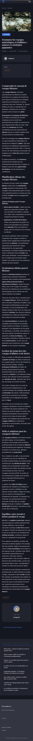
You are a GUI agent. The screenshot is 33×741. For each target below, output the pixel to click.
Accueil (4, 8)
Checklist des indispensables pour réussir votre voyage (16, 683)
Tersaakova (6, 706)
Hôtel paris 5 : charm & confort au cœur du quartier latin (16, 649)
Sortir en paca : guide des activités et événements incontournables (14, 655)
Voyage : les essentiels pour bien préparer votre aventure (16, 661)
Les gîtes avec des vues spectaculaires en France (16, 666)
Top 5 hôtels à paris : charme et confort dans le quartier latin (15, 678)
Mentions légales (6, 727)
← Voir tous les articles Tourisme (12, 627)
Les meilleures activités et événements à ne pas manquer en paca (16, 689)
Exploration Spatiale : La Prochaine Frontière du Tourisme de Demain (14, 672)
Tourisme (9, 8)
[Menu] (29, 1)
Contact (4, 730)
